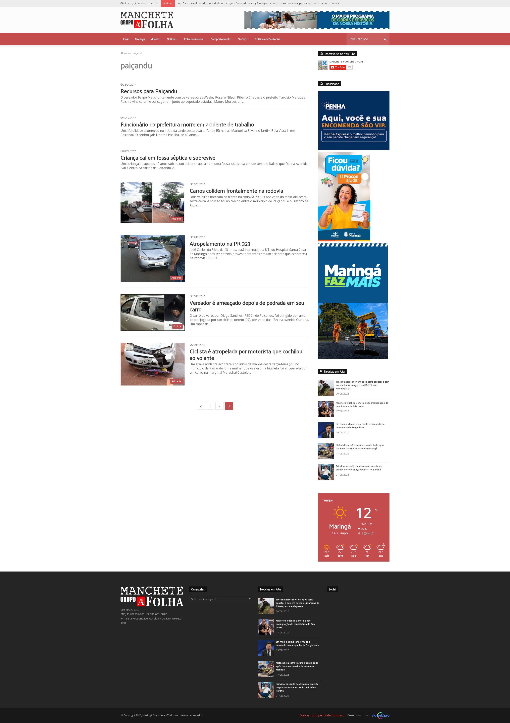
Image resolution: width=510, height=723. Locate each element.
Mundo (155, 39)
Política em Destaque (267, 39)
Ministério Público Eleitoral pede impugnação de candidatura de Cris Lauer (362, 407)
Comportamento (220, 39)
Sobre (304, 718)
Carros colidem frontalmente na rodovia (236, 190)
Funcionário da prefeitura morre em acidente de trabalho (187, 124)
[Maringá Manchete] (147, 20)
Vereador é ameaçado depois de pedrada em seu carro (247, 305)
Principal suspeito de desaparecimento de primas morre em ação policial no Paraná (359, 470)
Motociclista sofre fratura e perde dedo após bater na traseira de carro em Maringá (360, 449)
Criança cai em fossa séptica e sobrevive (168, 157)
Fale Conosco (334, 718)
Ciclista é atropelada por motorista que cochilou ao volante (246, 354)
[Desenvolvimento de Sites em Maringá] (379, 718)
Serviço (242, 39)
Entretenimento (193, 39)
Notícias (172, 39)
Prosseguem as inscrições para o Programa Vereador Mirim (213, 3)
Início (126, 39)
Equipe (317, 718)
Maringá (140, 39)
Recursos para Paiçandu (149, 91)
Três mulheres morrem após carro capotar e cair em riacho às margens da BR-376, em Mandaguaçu (362, 387)
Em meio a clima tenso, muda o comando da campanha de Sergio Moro (360, 428)
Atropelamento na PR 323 (220, 243)
